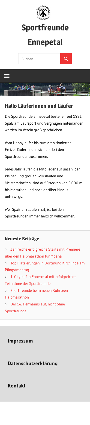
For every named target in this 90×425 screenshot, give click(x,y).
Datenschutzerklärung (33, 363)
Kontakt (17, 386)
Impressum (20, 341)
